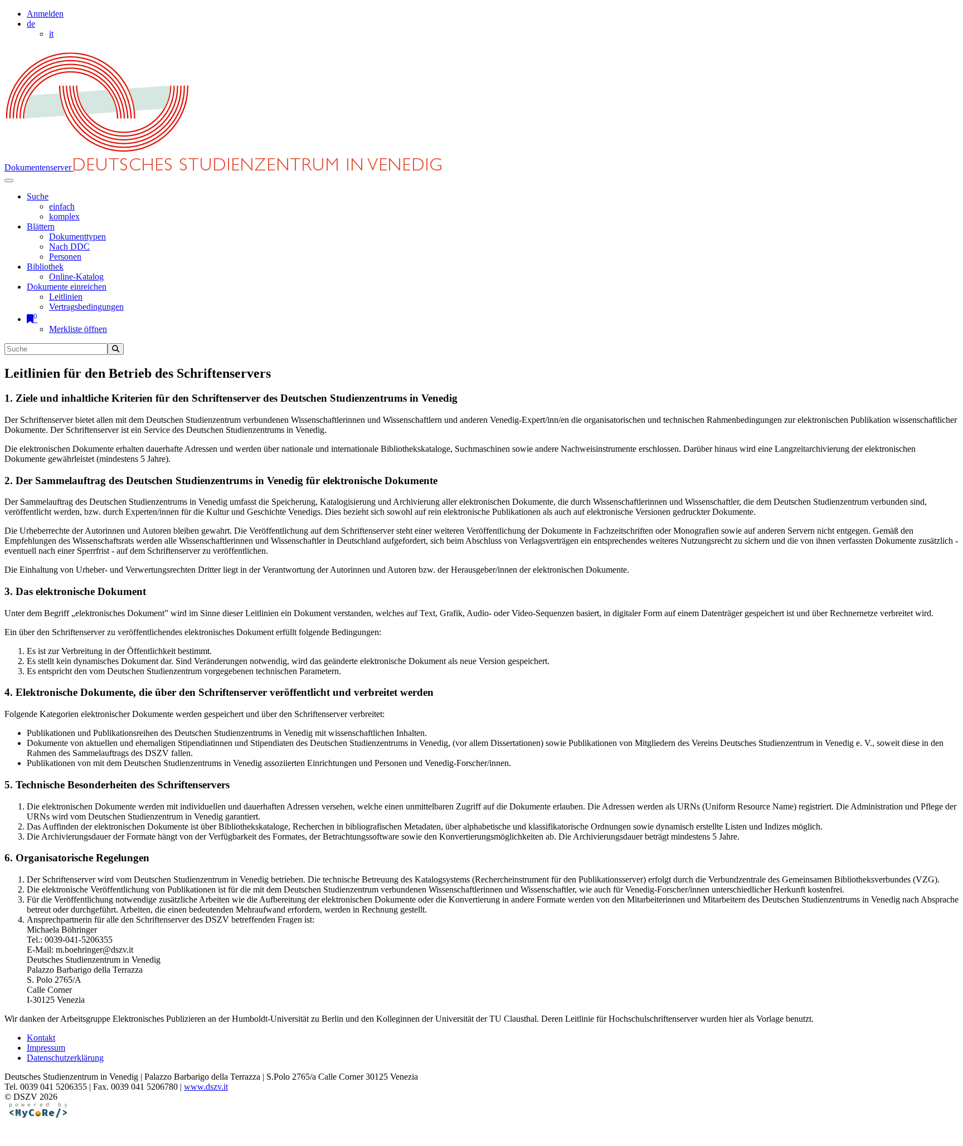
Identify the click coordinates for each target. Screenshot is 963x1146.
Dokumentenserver (39, 167)
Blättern (41, 226)
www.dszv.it (206, 1086)
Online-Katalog (76, 276)
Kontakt (41, 1037)
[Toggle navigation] (8, 180)
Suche (37, 196)
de (31, 23)
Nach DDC (69, 246)
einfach (62, 206)
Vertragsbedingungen (86, 306)
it (51, 33)
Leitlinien (65, 296)
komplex (64, 216)
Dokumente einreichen (66, 286)
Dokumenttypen (77, 236)
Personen (65, 256)
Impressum (46, 1047)
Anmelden (45, 13)
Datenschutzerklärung (65, 1057)
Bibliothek (45, 266)
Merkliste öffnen (78, 329)
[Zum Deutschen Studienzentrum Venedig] (98, 153)
